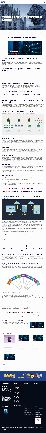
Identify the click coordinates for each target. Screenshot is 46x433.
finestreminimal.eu (38, 410)
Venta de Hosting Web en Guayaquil (17, 405)
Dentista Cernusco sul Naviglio (38, 406)
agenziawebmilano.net (28, 389)
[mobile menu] (44, 2)
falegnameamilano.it (38, 398)
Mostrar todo (40, 34)
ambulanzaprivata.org (28, 412)
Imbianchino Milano (27, 400)
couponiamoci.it (27, 391)
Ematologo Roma (38, 412)
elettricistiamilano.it (38, 396)
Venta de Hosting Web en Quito (36, 344)
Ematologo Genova (38, 414)
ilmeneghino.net (27, 398)
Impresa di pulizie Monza (27, 402)
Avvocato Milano (38, 403)
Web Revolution (31, 427)
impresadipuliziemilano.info (39, 385)
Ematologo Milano (38, 416)
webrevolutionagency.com (29, 387)
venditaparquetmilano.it (39, 393)
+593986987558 (22, 91)
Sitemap (4, 429)
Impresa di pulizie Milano (27, 406)
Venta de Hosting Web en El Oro (22, 344)
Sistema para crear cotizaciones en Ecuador (8, 346)
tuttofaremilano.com (28, 408)
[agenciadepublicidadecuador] (3, 2)
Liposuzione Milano (38, 389)
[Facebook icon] (42, 431)
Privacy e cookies (39, 427)
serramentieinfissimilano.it (28, 414)
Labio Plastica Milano (38, 391)
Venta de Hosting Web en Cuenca (8, 363)
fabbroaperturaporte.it (28, 393)
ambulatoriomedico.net (39, 408)
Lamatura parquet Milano (38, 400)
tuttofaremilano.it (27, 410)
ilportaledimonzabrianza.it (28, 396)
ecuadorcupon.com (27, 385)
